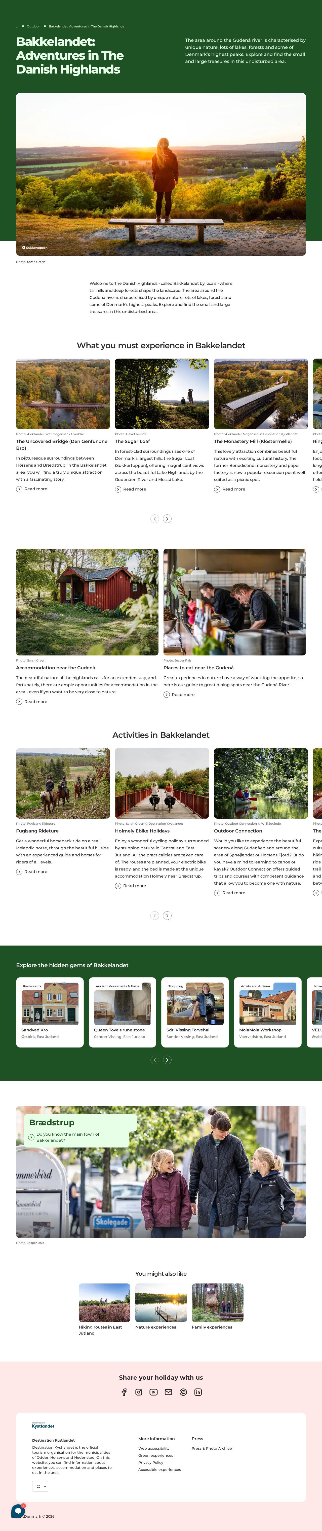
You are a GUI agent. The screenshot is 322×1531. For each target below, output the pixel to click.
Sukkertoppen (36, 248)
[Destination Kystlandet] (43, 1425)
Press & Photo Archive (212, 1448)
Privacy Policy (150, 1462)
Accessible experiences (159, 1469)
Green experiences (155, 1455)
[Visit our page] (123, 1392)
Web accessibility (154, 1448)
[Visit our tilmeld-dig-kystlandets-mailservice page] (168, 1392)
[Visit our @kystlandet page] (153, 1392)
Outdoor (33, 26)
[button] (63, 462)
